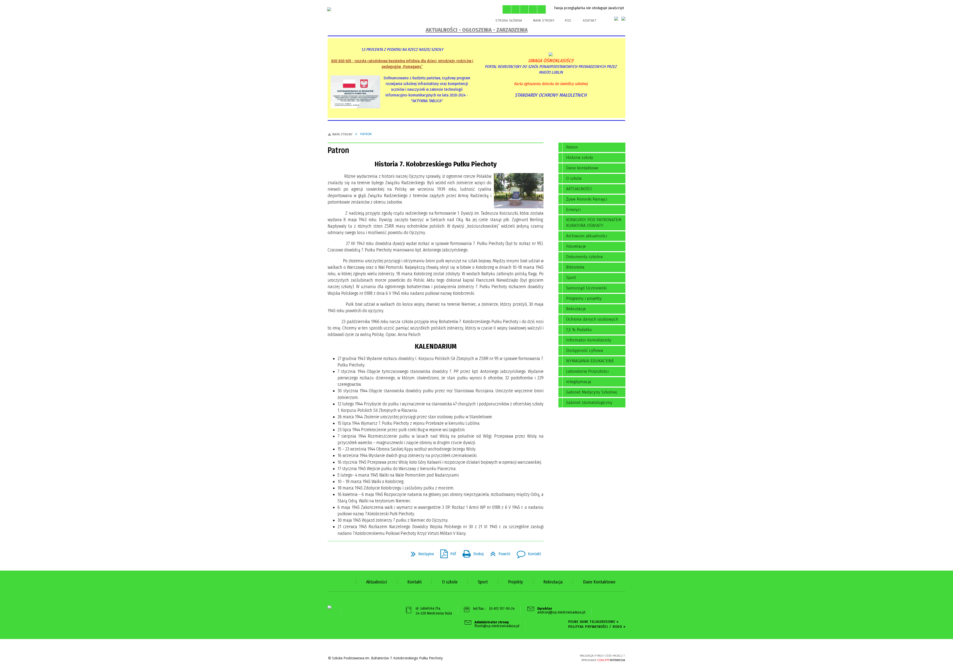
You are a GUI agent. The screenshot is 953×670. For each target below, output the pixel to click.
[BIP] (616, 19)
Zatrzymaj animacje (507, 9)
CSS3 (541, 658)
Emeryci (573, 209)
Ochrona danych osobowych (592, 319)
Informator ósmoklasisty (588, 340)
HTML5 (534, 658)
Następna (420, 552)
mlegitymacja (578, 381)
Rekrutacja (576, 308)
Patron (572, 147)
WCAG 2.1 (556, 657)
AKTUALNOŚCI (579, 188)
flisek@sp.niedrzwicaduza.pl (497, 624)
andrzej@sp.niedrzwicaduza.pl (561, 610)
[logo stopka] (330, 607)
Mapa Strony (544, 20)
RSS (568, 20)
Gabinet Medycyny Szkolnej (591, 392)
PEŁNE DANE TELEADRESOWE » (593, 621)
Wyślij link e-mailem (350, 554)
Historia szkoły (579, 157)
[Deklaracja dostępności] (524, 9)
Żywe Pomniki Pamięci (586, 199)
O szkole (574, 178)
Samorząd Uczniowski (586, 288)
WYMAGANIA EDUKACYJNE (590, 361)
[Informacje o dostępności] (515, 9)
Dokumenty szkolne (584, 256)
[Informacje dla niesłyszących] (533, 9)
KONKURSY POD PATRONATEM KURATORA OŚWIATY (593, 222)
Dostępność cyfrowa (584, 350)
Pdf (446, 552)
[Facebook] (623, 19)
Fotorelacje (576, 246)
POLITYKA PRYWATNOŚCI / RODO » (597, 626)
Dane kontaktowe (582, 168)
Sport (571, 277)
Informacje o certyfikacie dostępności (481, 658)
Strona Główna (508, 20)
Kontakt (590, 20)
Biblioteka (575, 267)
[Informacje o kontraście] (541, 9)
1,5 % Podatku (579, 329)
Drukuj (471, 552)
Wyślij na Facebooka (333, 554)
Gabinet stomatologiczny (589, 402)
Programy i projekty (584, 298)
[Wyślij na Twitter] (341, 554)
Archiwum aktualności (586, 236)
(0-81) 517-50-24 (502, 608)
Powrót (498, 552)
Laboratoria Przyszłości (587, 371)
